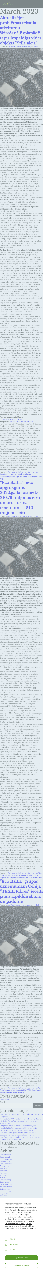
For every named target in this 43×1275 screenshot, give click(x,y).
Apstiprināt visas (21, 1258)
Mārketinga (14, 1249)
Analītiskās (14, 1244)
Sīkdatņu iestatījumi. (28, 1228)
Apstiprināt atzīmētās (21, 1265)
